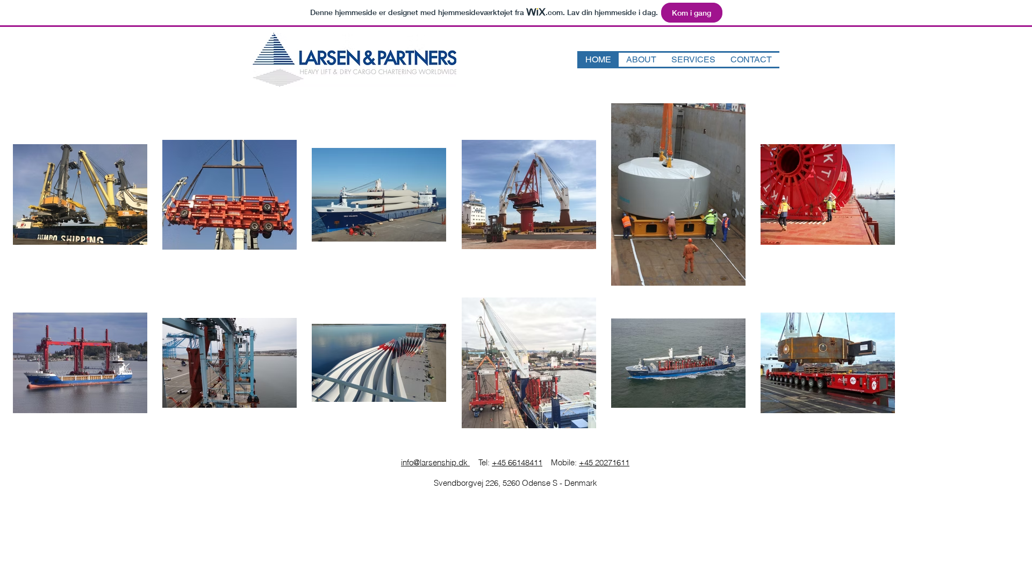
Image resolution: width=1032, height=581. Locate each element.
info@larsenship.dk (435, 462)
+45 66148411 (517, 462)
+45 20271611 (604, 462)
